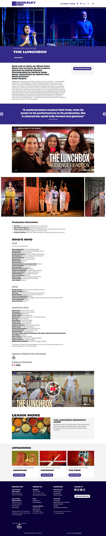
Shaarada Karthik (18, 264)
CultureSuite (77, 533)
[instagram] (78, 490)
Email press (36, 500)
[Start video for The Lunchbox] (53, 26)
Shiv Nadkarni (16, 256)
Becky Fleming (17, 338)
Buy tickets (57, 500)
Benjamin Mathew (18, 257)
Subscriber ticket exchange (62, 502)
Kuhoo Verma (16, 262)
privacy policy (60, 513)
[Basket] (77, 4)
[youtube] (84, 490)
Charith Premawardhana (20, 296)
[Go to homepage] (24, 3)
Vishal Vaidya (16, 251)
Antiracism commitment (61, 507)
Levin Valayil (16, 280)
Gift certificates (58, 504)
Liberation (20, 470)
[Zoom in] (25, 216)
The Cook (75, 470)
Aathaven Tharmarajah (19, 268)
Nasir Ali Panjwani (18, 275)
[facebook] (75, 490)
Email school (36, 509)
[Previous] (1, 114)
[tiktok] (81, 490)
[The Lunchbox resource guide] (31, 428)
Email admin (15, 507)
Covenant (47, 470)
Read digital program (82, 68)
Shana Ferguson (17, 339)
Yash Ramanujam (17, 249)
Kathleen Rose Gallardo (20, 341)
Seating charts (58, 495)
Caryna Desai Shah (30, 264)
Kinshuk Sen (16, 252)
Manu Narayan (16, 267)
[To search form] (88, 4)
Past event (18, 57)
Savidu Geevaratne (18, 254)
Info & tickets (19, 475)
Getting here (57, 491)
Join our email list (82, 496)
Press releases (37, 502)
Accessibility (57, 493)
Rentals (56, 505)
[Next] (104, 114)
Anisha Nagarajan (18, 265)
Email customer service (39, 495)
